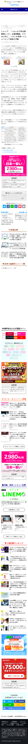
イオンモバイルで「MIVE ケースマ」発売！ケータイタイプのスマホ (17, 628)
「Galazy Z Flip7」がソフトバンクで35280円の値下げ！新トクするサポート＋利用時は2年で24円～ (18, 559)
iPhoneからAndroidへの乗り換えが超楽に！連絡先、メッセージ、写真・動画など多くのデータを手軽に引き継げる (18, 237)
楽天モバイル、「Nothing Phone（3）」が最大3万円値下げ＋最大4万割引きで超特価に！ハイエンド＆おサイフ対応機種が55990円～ (18, 415)
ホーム (2, 25)
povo (5, 349)
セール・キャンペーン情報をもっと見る (14, 446)
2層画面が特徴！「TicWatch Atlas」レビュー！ (21, 527)
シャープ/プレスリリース (9, 152)
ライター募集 (10, 724)
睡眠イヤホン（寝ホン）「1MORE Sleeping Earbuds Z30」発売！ (17, 613)
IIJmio (17, 349)
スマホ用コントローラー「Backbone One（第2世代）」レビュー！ (7, 528)
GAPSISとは (4, 721)
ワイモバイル (20, 346)
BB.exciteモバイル (16, 355)
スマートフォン (8, 198)
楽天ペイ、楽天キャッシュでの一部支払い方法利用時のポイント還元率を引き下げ (17, 576)
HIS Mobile (16, 352)
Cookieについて (14, 723)
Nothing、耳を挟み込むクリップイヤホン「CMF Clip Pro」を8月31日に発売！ (18, 620)
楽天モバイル (21, 333)
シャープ (23, 195)
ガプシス (14, 9)
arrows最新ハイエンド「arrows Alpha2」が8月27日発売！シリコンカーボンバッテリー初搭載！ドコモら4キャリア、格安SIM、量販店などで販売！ (18, 604)
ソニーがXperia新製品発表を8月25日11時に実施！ (17, 593)
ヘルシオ (17, 198)
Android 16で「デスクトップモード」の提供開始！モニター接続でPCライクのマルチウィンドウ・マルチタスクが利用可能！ (18, 246)
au (21, 337)
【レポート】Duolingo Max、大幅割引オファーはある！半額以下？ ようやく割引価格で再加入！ (18, 550)
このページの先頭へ (8, 716)
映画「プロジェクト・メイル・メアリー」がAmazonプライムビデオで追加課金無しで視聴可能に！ (17, 568)
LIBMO (8, 355)
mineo (22, 349)
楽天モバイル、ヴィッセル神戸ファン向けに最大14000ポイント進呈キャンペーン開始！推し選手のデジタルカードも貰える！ (17, 436)
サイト (17, 195)
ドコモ (9, 333)
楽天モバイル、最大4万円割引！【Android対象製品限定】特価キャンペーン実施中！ (13, 185)
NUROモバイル (7, 352)
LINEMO (12, 346)
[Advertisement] (14, 20)
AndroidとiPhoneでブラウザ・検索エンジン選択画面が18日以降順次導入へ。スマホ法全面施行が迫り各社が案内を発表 (18, 255)
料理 (6, 25)
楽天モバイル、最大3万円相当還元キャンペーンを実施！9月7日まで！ (18, 425)
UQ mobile (11, 349)
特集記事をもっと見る (14, 509)
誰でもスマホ (14, 358)
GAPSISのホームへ (21, 716)
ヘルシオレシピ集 (7, 150)
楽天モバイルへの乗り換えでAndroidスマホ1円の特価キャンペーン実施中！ (13, 181)
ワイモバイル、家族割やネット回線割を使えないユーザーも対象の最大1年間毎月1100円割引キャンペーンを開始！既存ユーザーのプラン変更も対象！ (14, 390)
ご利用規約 (14, 721)
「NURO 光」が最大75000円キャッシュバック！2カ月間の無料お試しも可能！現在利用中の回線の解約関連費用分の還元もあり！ (14, 685)
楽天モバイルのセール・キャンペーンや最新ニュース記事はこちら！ (13, 477)
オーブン (11, 195)
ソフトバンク (9, 337)
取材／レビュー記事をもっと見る (14, 536)
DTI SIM (23, 352)
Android (4, 195)
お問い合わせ (20, 724)
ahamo (6, 346)
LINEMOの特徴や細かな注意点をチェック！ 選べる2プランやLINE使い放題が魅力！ (13, 502)
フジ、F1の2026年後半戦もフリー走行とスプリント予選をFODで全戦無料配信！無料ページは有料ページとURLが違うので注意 (18, 585)
